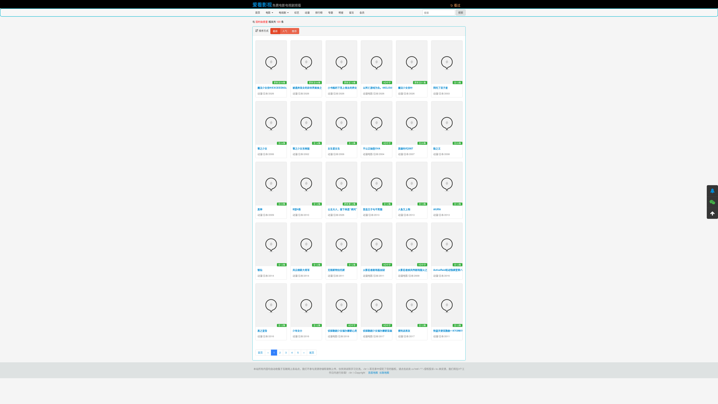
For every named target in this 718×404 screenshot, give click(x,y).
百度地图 (373, 372)
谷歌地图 (384, 372)
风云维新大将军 (301, 270)
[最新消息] (712, 190)
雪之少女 (262, 148)
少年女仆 (297, 330)
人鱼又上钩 (404, 209)
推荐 (294, 31)
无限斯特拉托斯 (336, 270)
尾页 (311, 352)
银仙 (259, 270)
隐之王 (437, 148)
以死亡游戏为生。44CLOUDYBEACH (383, 87)
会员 (362, 12)
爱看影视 (262, 4)
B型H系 (297, 209)
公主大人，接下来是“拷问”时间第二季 (348, 209)
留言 (351, 12)
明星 (341, 12)
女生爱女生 (334, 148)
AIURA (437, 209)
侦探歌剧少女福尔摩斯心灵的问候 (346, 330)
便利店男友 (404, 330)
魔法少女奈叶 (405, 87)
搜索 (460, 12)
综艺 (296, 12)
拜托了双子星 (440, 87)
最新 (275, 31)
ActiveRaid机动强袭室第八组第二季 (452, 270)
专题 (330, 12)
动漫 (307, 12)
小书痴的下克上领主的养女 (342, 87)
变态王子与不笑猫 (372, 209)
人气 (284, 31)
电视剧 (283, 12)
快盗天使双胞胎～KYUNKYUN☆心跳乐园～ (457, 330)
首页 (257, 12)
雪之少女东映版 (301, 148)
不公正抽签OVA (371, 148)
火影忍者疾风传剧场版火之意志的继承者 (420, 270)
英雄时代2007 (405, 148)
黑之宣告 (262, 330)
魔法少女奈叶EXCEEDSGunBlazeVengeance (282, 87)
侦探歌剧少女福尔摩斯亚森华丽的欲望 (383, 330)
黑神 (259, 209)
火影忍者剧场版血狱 (374, 270)
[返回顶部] (712, 213)
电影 (268, 12)
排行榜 (319, 12)
